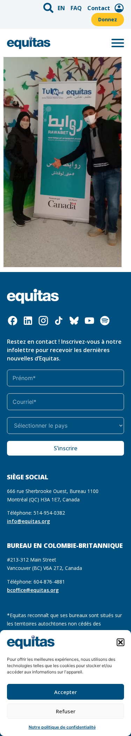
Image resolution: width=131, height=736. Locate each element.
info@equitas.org (28, 521)
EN (61, 8)
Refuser (65, 711)
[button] (120, 642)
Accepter (65, 691)
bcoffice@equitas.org (33, 590)
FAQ (76, 8)
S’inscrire (65, 448)
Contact (98, 8)
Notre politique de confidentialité (62, 727)
